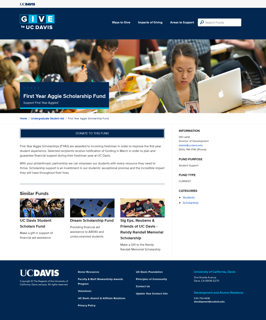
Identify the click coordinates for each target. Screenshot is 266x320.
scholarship (190, 202)
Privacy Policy (86, 305)
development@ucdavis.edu (209, 301)
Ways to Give (121, 22)
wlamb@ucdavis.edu (191, 145)
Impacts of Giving (150, 22)
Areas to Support (182, 22)
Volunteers (85, 291)
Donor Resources (88, 272)
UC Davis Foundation (149, 272)
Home (23, 118)
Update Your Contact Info (152, 293)
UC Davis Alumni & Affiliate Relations (101, 298)
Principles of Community (151, 279)
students (189, 197)
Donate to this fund (92, 133)
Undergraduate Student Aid (47, 118)
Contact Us (143, 286)
